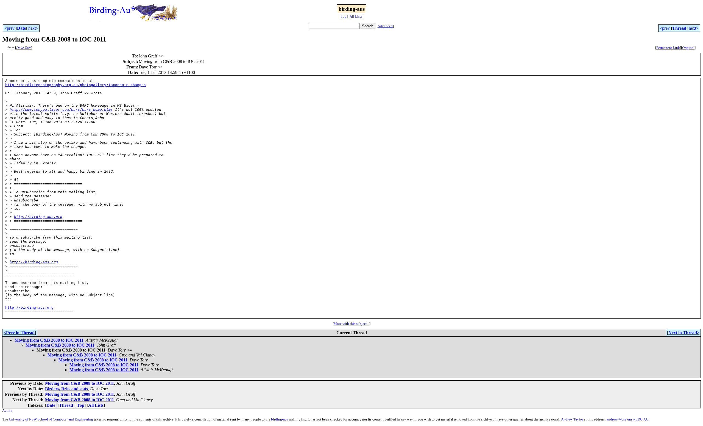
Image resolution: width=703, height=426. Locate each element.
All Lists (356, 16)
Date (21, 28)
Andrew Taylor (572, 419)
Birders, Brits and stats (66, 388)
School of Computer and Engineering (65, 419)
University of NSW (23, 419)
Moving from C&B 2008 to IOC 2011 (49, 340)
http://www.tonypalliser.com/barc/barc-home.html (61, 109)
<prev (9, 28)
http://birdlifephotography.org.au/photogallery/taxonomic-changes (75, 85)
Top (344, 16)
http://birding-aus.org (38, 217)
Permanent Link (668, 48)
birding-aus (279, 419)
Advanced (385, 26)
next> (33, 28)
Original (688, 48)
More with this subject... (351, 324)
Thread (679, 28)
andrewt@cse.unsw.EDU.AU (627, 419)
